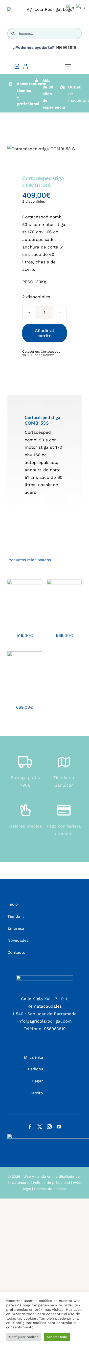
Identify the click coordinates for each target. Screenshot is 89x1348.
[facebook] (30, 1126)
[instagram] (49, 1126)
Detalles (18, 602)
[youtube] (59, 1126)
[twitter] (39, 1126)
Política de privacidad (51, 1183)
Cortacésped (51, 351)
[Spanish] (80, 7)
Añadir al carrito (44, 333)
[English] (71, 7)
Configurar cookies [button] (23, 1337)
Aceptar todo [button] (57, 1337)
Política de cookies (50, 1189)
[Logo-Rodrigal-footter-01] (44, 977)
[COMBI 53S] (44, 149)
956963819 (65, 47)
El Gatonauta (18, 1183)
